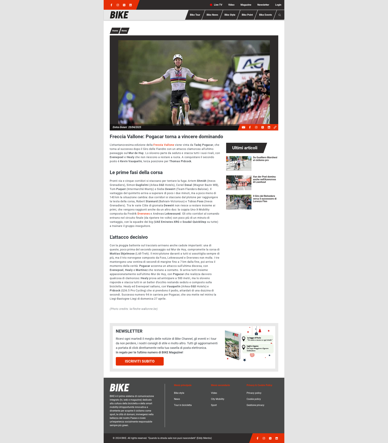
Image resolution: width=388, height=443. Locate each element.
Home (115, 30)
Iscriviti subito (140, 361)
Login (278, 4)
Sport (214, 405)
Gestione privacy (255, 405)
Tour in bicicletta (183, 405)
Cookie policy (254, 399)
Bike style (179, 393)
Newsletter (263, 4)
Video (231, 4)
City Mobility (217, 399)
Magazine (246, 4)
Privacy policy (254, 393)
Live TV (218, 4)
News (124, 30)
